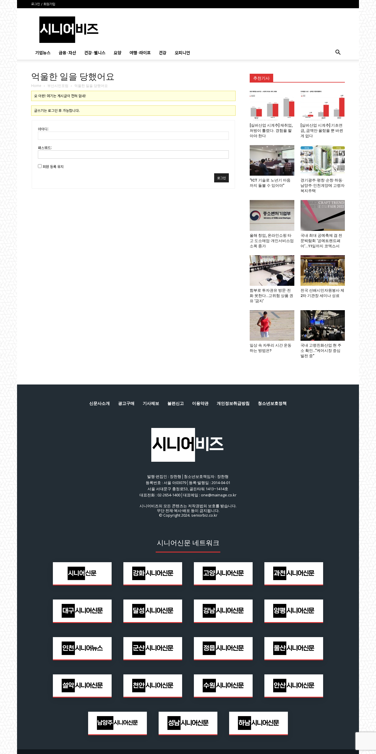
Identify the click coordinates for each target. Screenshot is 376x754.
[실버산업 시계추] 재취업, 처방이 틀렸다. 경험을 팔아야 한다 (271, 130)
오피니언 (182, 53)
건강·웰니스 (94, 53)
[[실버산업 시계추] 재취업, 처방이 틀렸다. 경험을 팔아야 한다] (272, 105)
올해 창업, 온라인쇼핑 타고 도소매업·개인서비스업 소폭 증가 (272, 240)
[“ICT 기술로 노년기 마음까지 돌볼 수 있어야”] (272, 160)
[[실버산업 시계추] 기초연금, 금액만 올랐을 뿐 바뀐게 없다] (323, 105)
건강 (163, 53)
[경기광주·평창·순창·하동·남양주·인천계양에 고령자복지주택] (323, 160)
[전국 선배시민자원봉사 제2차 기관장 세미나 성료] (323, 270)
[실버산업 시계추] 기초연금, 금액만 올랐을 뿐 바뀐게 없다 (322, 130)
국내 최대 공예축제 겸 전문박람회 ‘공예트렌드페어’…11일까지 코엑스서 (321, 240)
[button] (338, 53)
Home (36, 85)
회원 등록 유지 (53, 166)
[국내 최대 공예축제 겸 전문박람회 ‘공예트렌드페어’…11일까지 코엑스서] (323, 215)
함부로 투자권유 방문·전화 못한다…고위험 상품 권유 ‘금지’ (271, 295)
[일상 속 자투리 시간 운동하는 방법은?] (272, 325)
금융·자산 (67, 53)
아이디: (43, 128)
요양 (117, 53)
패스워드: (45, 147)
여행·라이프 (140, 53)
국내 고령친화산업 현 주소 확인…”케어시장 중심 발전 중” (321, 350)
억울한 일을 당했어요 (73, 76)
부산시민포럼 (57, 85)
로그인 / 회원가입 (43, 4)
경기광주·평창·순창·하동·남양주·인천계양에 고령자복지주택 (323, 185)
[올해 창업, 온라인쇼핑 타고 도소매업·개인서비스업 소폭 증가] (272, 215)
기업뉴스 (43, 53)
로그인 (221, 177)
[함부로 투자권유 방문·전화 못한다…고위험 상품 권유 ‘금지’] (272, 270)
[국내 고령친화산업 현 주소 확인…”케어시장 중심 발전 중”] (323, 325)
